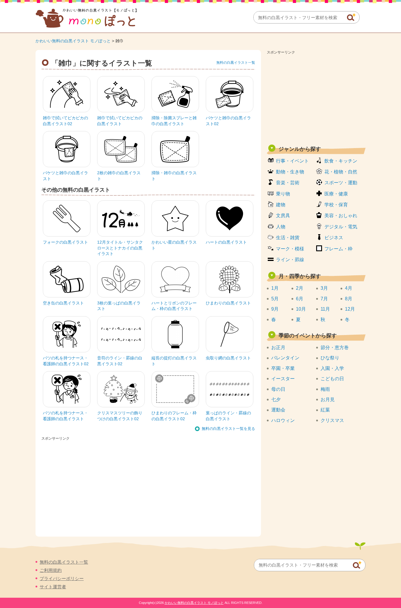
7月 (324, 298)
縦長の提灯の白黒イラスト (174, 361)
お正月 (278, 347)
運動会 (278, 409)
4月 (348, 288)
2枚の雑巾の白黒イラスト (119, 175)
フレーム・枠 (338, 248)
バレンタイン (285, 357)
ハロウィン (283, 420)
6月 (299, 298)
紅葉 (325, 409)
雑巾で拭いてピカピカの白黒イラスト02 (65, 120)
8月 (348, 298)
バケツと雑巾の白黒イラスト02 (228, 120)
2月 (299, 288)
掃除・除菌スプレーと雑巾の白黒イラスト (174, 120)
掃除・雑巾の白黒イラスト (174, 175)
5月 (275, 298)
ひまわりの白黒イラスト (228, 303)
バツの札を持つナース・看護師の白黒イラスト (65, 416)
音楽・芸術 (287, 182)
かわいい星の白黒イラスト (174, 245)
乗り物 (283, 193)
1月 (275, 288)
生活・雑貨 (287, 237)
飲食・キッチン (340, 160)
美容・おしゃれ (340, 215)
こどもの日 (332, 378)
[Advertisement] (316, 97)
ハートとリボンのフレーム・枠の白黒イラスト (174, 306)
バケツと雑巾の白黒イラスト (65, 175)
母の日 (278, 389)
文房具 (283, 215)
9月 (275, 308)
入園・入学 (332, 368)
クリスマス (332, 420)
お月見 (328, 399)
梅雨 (325, 389)
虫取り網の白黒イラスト (228, 358)
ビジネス (333, 237)
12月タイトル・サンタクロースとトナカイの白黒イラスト (120, 248)
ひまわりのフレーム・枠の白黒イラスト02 (174, 416)
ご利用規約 (51, 570)
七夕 (276, 399)
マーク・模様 (290, 248)
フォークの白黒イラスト (65, 242)
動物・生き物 (290, 171)
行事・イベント (292, 160)
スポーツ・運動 (340, 182)
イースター (283, 378)
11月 (325, 308)
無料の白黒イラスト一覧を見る (228, 428)
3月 (324, 288)
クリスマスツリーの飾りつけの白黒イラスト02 (119, 416)
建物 (280, 204)
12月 (350, 308)
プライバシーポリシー (62, 578)
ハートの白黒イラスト (226, 242)
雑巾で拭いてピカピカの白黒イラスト (119, 120)
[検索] (351, 17)
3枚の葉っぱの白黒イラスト (119, 306)
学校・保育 (336, 204)
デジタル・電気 (340, 226)
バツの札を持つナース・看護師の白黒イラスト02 (66, 361)
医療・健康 (336, 193)
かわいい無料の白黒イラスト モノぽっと (73, 40)
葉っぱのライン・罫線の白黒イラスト (228, 416)
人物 (280, 226)
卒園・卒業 (283, 368)
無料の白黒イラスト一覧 (235, 63)
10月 (301, 308)
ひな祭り (330, 357)
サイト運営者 (53, 586)
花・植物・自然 (340, 171)
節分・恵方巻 (335, 347)
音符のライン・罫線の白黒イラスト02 (119, 361)
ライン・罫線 (290, 259)
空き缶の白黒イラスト (63, 303)
